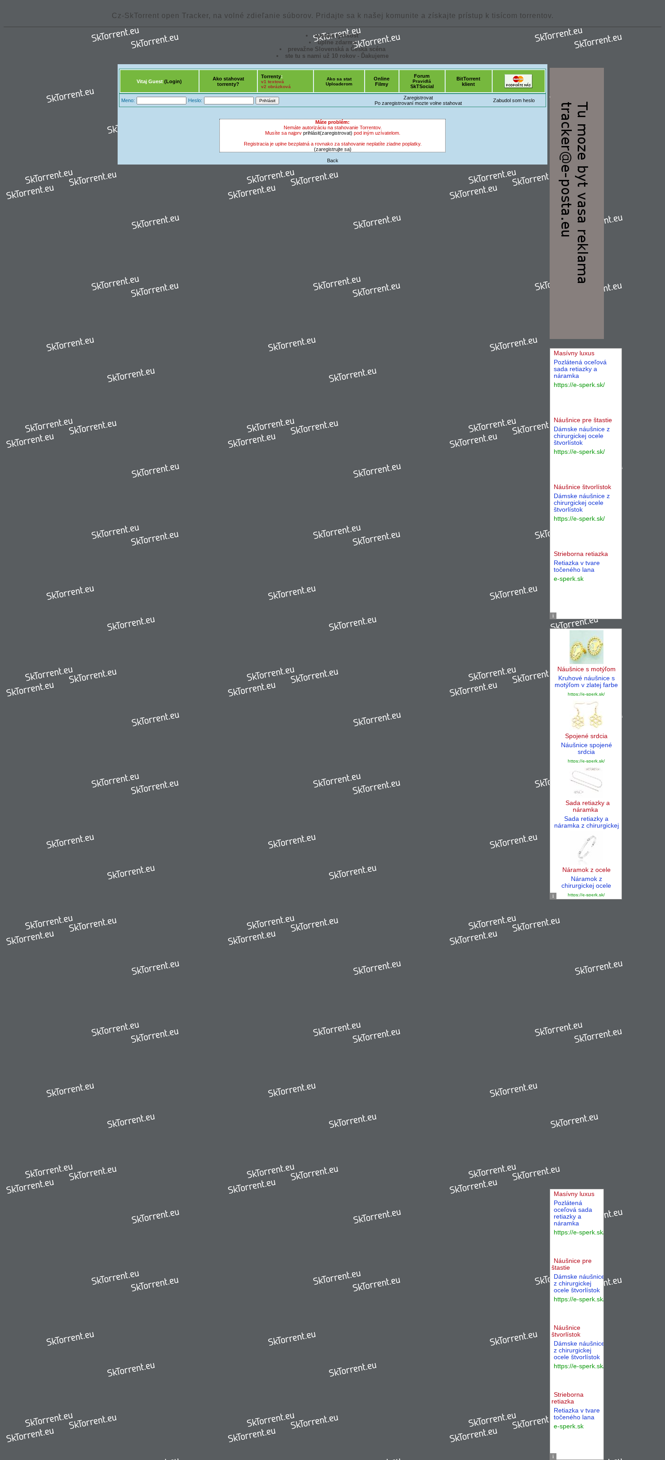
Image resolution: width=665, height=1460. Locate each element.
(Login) (173, 81)
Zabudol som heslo (514, 100)
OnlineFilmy (382, 81)
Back (332, 160)
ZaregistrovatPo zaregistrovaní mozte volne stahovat (418, 100)
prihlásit (311, 133)
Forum (422, 76)
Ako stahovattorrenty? (228, 81)
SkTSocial (422, 86)
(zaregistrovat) (336, 133)
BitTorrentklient (468, 81)
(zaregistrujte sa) (333, 149)
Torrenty (271, 76)
